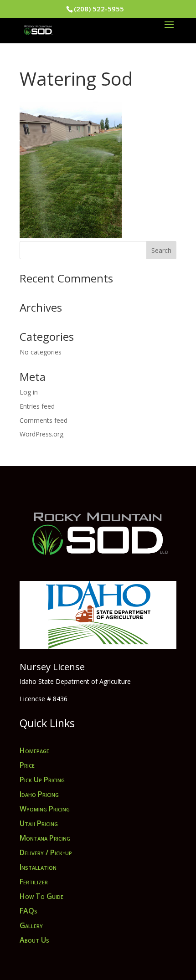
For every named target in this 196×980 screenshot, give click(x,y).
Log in (29, 392)
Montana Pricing (45, 838)
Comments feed (43, 420)
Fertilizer (34, 882)
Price (27, 765)
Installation (38, 867)
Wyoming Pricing (45, 809)
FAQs (28, 911)
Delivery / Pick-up (46, 852)
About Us (34, 940)
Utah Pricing (39, 823)
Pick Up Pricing (42, 780)
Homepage (34, 750)
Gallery (31, 925)
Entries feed (37, 406)
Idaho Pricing (39, 794)
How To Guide (41, 896)
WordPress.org (41, 434)
